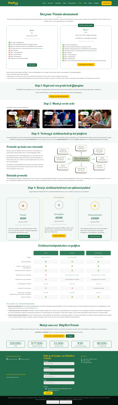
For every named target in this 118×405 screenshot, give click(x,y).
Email (45, 380)
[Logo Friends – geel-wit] (12, 3)
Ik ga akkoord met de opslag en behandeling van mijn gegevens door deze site (59, 389)
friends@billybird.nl (32, 308)
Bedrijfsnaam (47, 374)
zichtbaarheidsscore (37, 48)
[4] (95, 119)
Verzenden (48, 393)
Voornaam (46, 361)
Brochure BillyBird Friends (12, 377)
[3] (23, 119)
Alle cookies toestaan (53, 402)
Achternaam (46, 367)
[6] (59, 119)
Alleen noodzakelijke (66, 402)
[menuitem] (44, 3)
